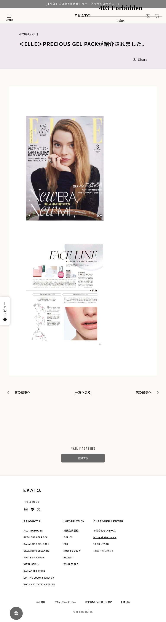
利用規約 (125, 602)
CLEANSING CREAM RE (36, 550)
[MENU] (9, 16)
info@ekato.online (104, 537)
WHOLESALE (71, 564)
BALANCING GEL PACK (36, 544)
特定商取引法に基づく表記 (98, 602)
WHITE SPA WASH (34, 557)
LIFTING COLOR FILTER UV (39, 577)
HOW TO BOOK (72, 550)
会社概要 (40, 602)
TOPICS (68, 537)
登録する (83, 458)
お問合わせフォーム (104, 530)
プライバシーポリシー (65, 602)
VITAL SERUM (31, 564)
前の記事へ (22, 392)
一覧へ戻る (83, 392)
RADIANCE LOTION (34, 570)
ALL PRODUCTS (33, 530)
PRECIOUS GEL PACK (36, 537)
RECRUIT (69, 557)
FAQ (66, 544)
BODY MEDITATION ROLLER (39, 584)
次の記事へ (144, 392)
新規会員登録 (71, 530)
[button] (9, 16)
